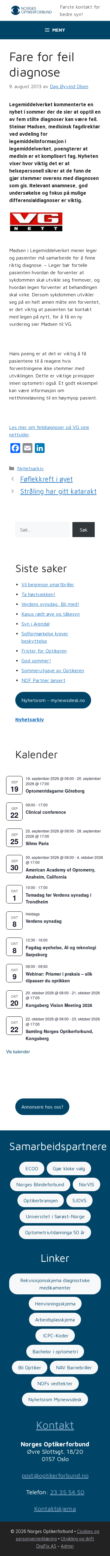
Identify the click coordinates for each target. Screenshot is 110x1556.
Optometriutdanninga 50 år (55, 1232)
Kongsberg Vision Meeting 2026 (59, 1005)
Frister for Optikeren (44, 650)
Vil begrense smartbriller (47, 584)
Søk (84, 529)
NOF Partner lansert (43, 680)
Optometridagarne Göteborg (55, 791)
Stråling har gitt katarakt (58, 491)
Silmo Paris (37, 843)
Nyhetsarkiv (30, 468)
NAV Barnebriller (74, 1367)
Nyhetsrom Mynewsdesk (55, 1399)
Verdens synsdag (44, 921)
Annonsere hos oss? (42, 1106)
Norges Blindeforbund (40, 1184)
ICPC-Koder (55, 1335)
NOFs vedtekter (55, 1383)
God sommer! (36, 660)
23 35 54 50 (67, 1492)
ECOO (31, 1168)
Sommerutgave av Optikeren (52, 670)
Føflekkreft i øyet (46, 479)
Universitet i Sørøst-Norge (55, 1216)
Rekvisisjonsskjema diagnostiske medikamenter (55, 1283)
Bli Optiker (29, 1367)
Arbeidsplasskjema (55, 1319)
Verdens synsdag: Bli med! (50, 604)
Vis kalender (18, 1051)
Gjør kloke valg (69, 1168)
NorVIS (86, 1184)
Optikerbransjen (41, 1200)
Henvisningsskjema (55, 1303)
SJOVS (79, 1200)
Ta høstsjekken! (38, 594)
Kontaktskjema (55, 1508)
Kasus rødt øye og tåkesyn (50, 614)
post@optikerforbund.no (55, 1475)
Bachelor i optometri (55, 1351)
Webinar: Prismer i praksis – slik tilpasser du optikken (59, 977)
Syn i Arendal (35, 623)
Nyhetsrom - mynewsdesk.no (53, 700)
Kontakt (55, 1424)
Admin (67, 1546)
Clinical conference (46, 812)
